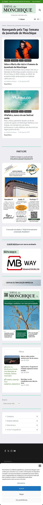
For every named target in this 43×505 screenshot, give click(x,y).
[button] (40, 466)
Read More (8, 84)
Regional (28, 60)
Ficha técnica (7, 461)
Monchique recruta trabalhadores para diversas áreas (29, 381)
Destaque (14, 60)
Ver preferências (21, 500)
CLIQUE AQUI (12, 244)
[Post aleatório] (35, 19)
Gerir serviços (21, 483)
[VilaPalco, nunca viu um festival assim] (21, 100)
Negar (21, 494)
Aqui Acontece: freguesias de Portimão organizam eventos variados (29, 368)
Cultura (7, 60)
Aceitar (21, 488)
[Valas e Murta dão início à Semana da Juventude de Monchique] (21, 49)
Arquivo (4, 400)
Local (21, 60)
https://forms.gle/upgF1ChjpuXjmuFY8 (21, 159)
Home (4, 25)
